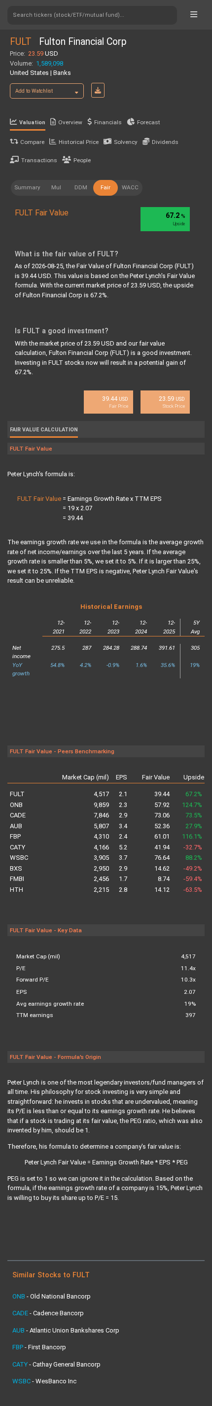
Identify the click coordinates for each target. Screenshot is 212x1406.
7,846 (101, 815)
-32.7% (192, 847)
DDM (80, 187)
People (82, 160)
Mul (56, 187)
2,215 (101, 889)
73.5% (193, 815)
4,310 (101, 836)
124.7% (192, 804)
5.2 (123, 847)
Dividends (165, 142)
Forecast (148, 122)
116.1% (192, 836)
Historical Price (79, 142)
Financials (108, 122)
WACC (130, 187)
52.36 (162, 826)
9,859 (101, 804)
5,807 (101, 826)
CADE (18, 815)
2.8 (123, 889)
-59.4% (192, 878)
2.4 (123, 836)
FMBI (17, 878)
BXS (16, 868)
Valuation (32, 122)
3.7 (123, 857)
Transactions (39, 160)
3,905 (101, 857)
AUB (16, 826)
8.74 (164, 878)
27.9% (193, 826)
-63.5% (192, 889)
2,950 (101, 868)
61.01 (162, 836)
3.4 (123, 826)
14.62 (162, 868)
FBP (15, 836)
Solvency (126, 142)
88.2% (193, 857)
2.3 (123, 804)
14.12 (162, 889)
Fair (105, 187)
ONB (16, 804)
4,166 (101, 847)
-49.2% (192, 868)
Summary (27, 187)
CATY (17, 847)
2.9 (123, 815)
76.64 (162, 857)
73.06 (162, 815)
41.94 (162, 847)
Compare (32, 142)
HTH (16, 889)
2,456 (101, 878)
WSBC (19, 857)
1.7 (123, 878)
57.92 (162, 804)
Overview (70, 122)
